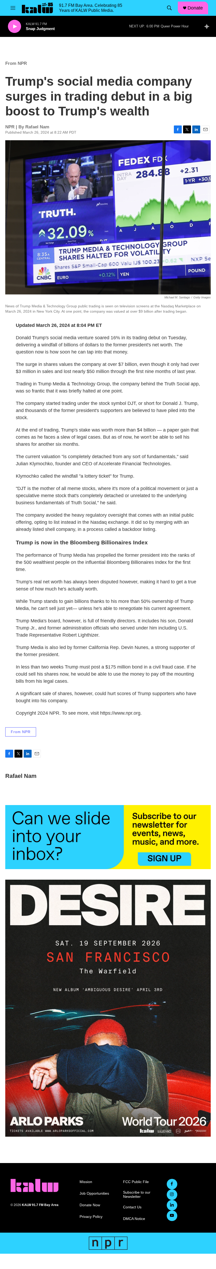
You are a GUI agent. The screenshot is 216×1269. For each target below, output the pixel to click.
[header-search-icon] (169, 8)
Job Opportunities (94, 1193)
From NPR (16, 63)
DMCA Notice (134, 1219)
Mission (86, 1182)
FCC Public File (136, 1182)
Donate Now (90, 1205)
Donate (195, 8)
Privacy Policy (91, 1217)
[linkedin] (172, 1205)
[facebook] (172, 1184)
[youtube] (172, 1215)
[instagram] (172, 1194)
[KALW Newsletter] (108, 837)
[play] (14, 26)
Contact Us (132, 1207)
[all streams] (208, 26)
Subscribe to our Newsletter (136, 1194)
